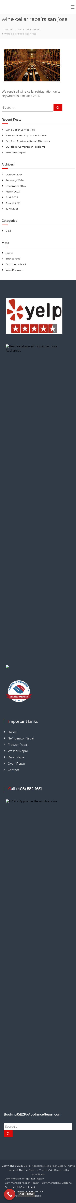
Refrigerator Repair (21, 738)
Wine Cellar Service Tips (20, 129)
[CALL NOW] (9, 1194)
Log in (9, 252)
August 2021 (13, 202)
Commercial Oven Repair (20, 1187)
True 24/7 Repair (16, 152)
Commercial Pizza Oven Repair (24, 1191)
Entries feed (13, 258)
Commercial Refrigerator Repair (24, 1178)
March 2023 (13, 191)
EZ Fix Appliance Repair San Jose (43, 1165)
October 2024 (14, 174)
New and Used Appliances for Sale (26, 135)
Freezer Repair (18, 745)
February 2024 (15, 180)
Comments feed (16, 264)
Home (12, 732)
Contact (13, 770)
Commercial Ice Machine (57, 1182)
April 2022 (12, 197)
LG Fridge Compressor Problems (25, 146)
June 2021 (12, 208)
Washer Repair (18, 751)
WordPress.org (14, 269)
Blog (8, 230)
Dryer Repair (17, 757)
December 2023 (16, 185)
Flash (32, 1170)
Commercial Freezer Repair (22, 1182)
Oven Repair (16, 763)
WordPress (38, 1174)
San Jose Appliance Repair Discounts (28, 141)
